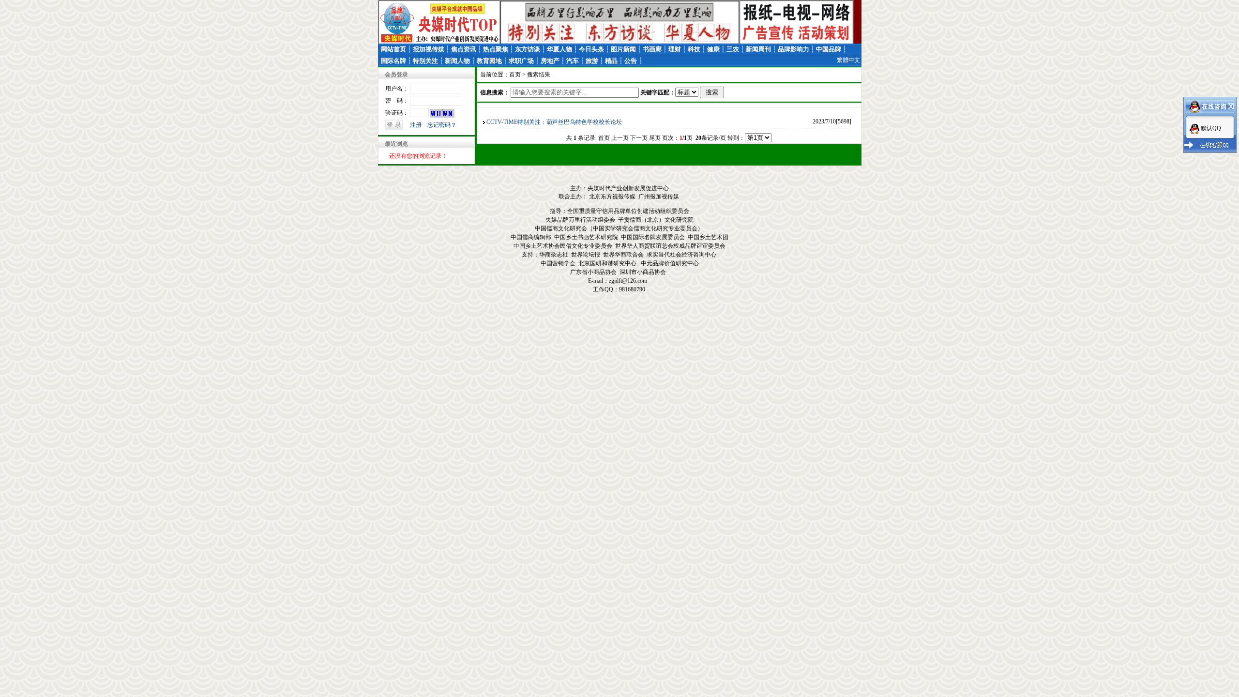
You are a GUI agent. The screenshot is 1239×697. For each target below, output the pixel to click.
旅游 (592, 60)
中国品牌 (828, 49)
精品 (611, 60)
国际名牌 (393, 60)
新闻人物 (457, 60)
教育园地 (489, 60)
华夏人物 (559, 49)
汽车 (572, 60)
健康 (713, 49)
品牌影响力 (793, 49)
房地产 (550, 60)
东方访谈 (527, 49)
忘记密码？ (441, 124)
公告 (630, 60)
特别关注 (425, 60)
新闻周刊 (758, 49)
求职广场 (521, 60)
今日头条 (591, 49)
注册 (416, 124)
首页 (515, 74)
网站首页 (393, 49)
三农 (732, 49)
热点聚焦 (495, 49)
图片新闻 (623, 49)
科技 (694, 49)
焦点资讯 (463, 49)
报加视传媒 (428, 49)
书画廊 (652, 49)
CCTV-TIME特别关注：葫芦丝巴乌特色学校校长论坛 (554, 122)
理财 (674, 49)
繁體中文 (848, 60)
